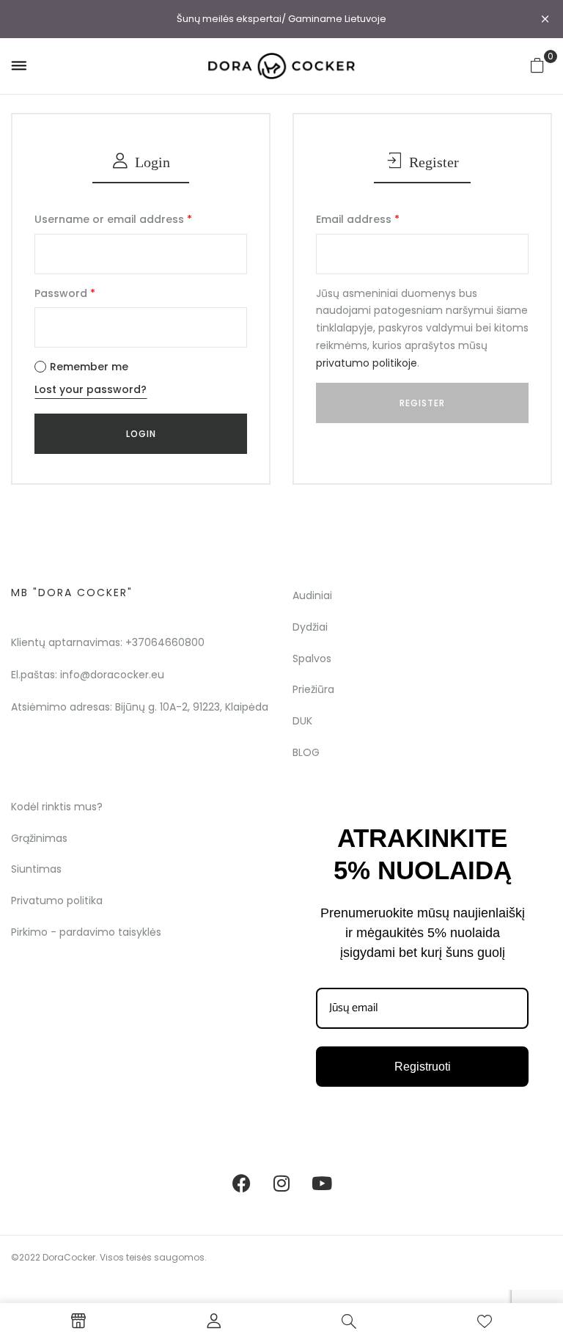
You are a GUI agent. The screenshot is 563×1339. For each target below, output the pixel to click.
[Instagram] (281, 1183)
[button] (537, 65)
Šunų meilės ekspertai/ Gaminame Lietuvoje (281, 19)
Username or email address (113, 219)
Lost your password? (90, 389)
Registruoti (422, 1066)
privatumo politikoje (366, 363)
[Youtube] (321, 1183)
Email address (358, 219)
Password (64, 293)
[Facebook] (241, 1183)
